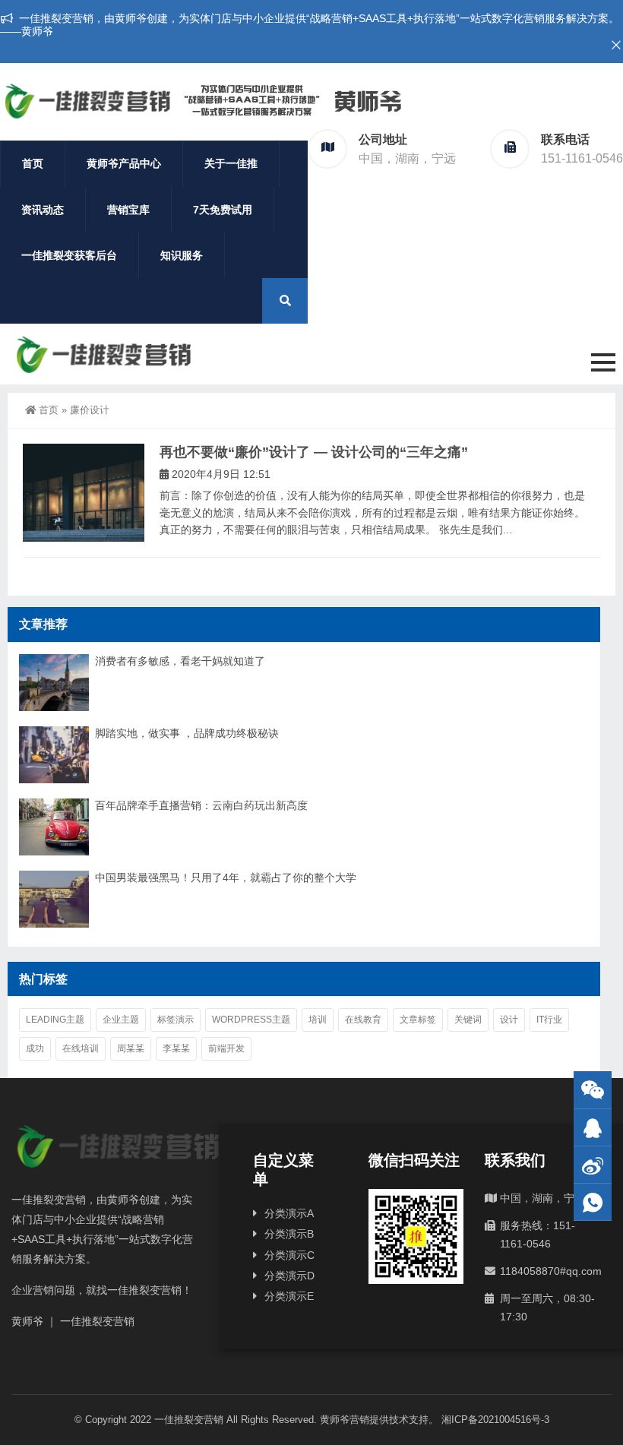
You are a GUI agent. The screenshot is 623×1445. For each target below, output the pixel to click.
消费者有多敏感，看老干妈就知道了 (180, 661)
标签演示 (175, 1019)
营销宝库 (128, 210)
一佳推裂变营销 (188, 1419)
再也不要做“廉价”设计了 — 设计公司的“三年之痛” (314, 452)
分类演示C (289, 1255)
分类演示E (289, 1296)
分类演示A (289, 1213)
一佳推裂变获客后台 (69, 255)
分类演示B (289, 1234)
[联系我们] (593, 1127)
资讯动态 (42, 210)
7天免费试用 (222, 210)
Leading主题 (55, 1019)
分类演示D (289, 1276)
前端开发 (226, 1048)
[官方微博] (593, 1165)
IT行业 (549, 1019)
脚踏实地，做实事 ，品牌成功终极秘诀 (187, 733)
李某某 (176, 1048)
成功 (35, 1048)
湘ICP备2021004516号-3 (495, 1419)
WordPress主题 (251, 1019)
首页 (32, 163)
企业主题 (121, 1019)
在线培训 (80, 1048)
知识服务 (181, 255)
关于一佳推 (231, 163)
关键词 (468, 1019)
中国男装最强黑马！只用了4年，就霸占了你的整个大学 (225, 877)
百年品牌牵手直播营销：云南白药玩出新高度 (201, 805)
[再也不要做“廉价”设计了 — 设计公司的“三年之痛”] (83, 493)
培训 (317, 1019)
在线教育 (363, 1019)
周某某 (130, 1048)
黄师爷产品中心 (124, 163)
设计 (509, 1019)
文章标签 (418, 1019)
